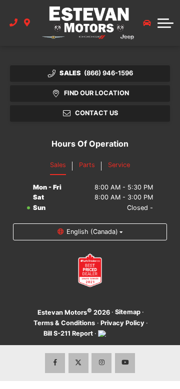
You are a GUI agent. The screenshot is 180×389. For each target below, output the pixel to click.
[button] (166, 23)
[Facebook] (55, 363)
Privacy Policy (122, 323)
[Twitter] (78, 363)
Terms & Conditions (64, 323)
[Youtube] (125, 363)
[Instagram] (102, 363)
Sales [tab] (58, 165)
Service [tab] (119, 165)
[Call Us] (13, 22)
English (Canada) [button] (92, 231)
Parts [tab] (87, 165)
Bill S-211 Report (68, 333)
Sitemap (127, 312)
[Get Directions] (27, 22)
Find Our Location (96, 93)
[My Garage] (147, 23)
